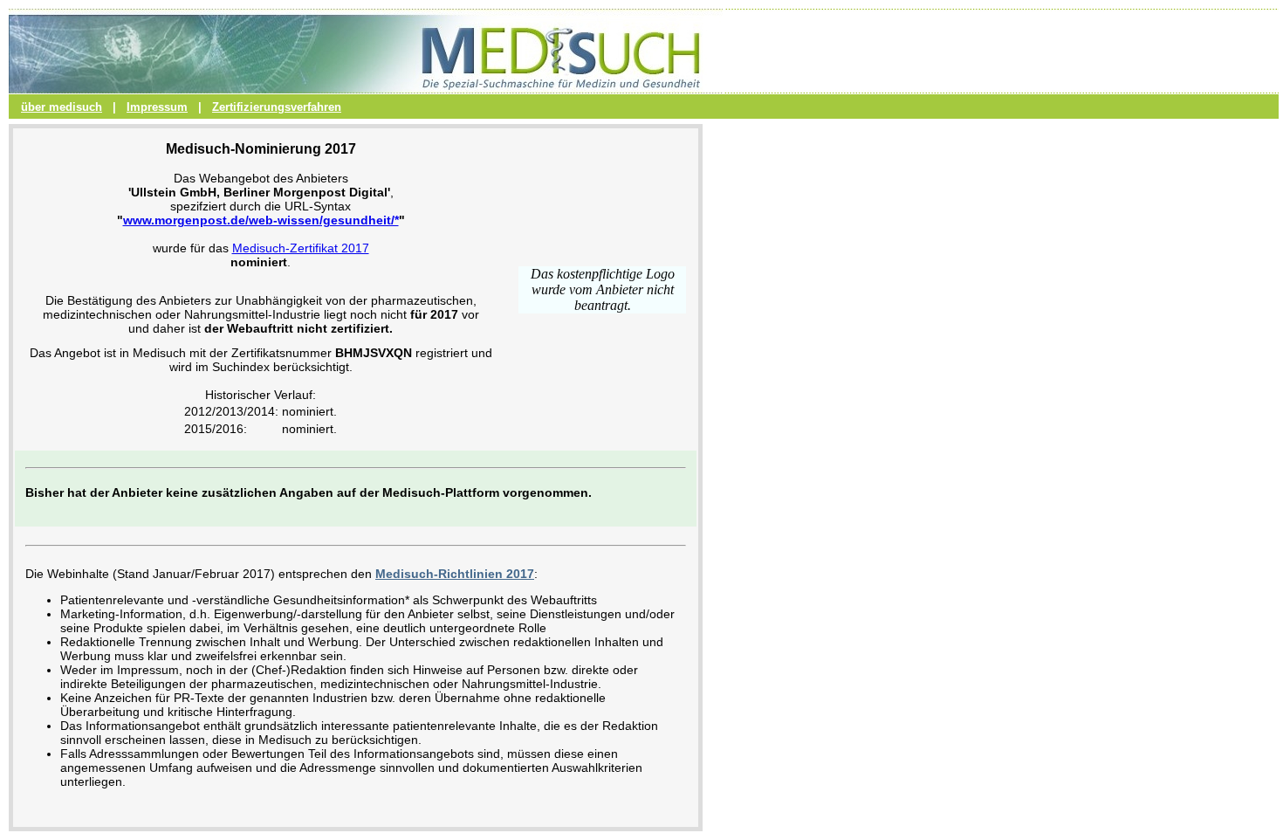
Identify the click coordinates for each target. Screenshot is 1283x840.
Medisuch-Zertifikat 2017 (300, 248)
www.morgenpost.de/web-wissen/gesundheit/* (261, 220)
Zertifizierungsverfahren (276, 107)
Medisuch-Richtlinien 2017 (454, 574)
